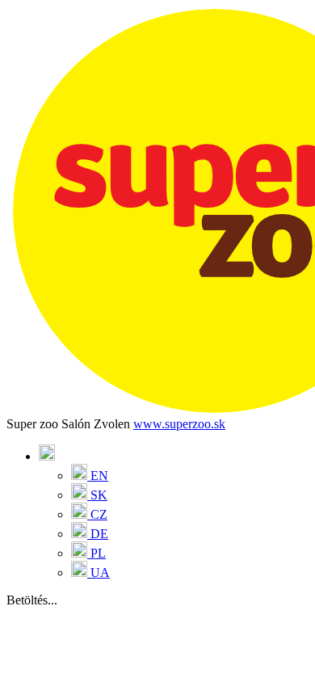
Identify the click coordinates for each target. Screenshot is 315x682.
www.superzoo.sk (179, 424)
